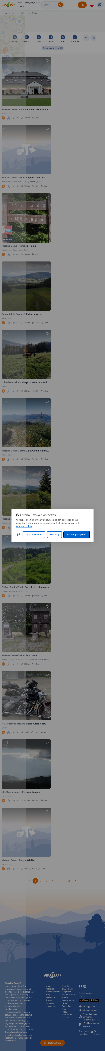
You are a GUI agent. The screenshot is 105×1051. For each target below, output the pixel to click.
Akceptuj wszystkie (76, 534)
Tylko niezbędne (34, 534)
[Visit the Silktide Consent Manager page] (18, 534)
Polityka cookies (24, 526)
